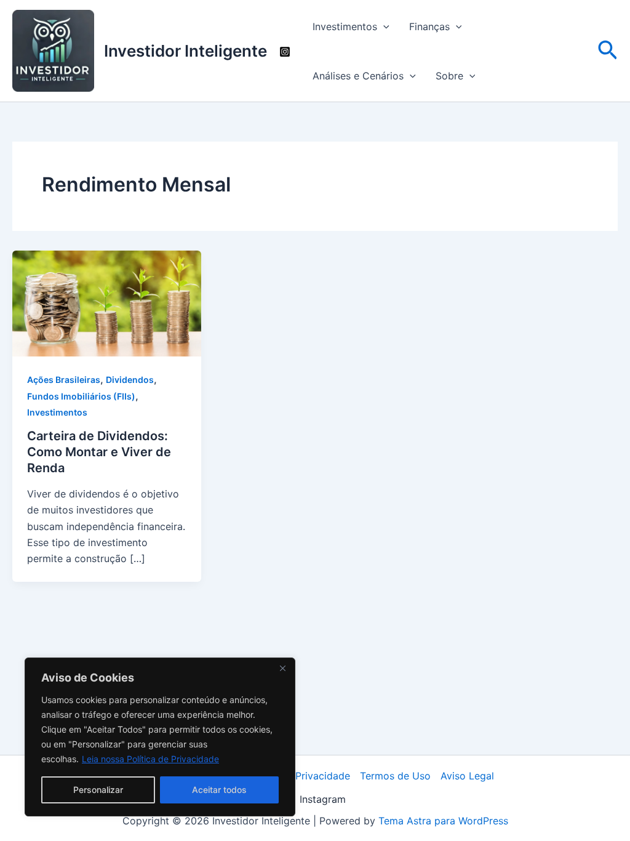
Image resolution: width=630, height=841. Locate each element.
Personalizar (98, 789)
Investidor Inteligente (185, 50)
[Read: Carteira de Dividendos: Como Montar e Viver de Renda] (106, 302)
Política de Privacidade (296, 776)
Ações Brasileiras (63, 379)
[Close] (282, 668)
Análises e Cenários (358, 76)
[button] (383, 26)
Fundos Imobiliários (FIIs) (81, 396)
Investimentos (345, 26)
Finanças (429, 26)
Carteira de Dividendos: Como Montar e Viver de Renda (99, 452)
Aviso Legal (467, 776)
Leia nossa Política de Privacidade (150, 759)
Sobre (449, 76)
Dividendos (130, 379)
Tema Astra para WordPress (443, 821)
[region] (160, 737)
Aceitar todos (219, 789)
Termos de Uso (395, 776)
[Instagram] (284, 51)
